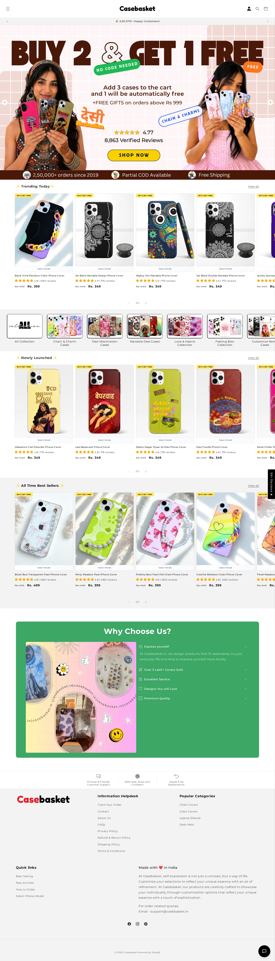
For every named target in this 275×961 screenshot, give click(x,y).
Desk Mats (187, 824)
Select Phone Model (30, 896)
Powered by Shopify (148, 952)
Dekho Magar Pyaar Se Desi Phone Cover (161, 446)
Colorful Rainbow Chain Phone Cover (219, 574)
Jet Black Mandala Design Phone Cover (99, 275)
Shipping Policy (109, 844)
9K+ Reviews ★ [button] (271, 484)
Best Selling (24, 876)
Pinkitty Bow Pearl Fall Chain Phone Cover (162, 574)
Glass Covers (189, 811)
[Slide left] (129, 303)
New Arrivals (25, 882)
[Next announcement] (268, 21)
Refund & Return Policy (114, 837)
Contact (103, 811)
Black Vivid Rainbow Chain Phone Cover (39, 275)
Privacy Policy (108, 831)
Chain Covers (189, 804)
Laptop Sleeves (190, 818)
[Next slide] (270, 102)
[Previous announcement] (7, 21)
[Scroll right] (271, 326)
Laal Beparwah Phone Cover (92, 446)
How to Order (25, 889)
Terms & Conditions (111, 850)
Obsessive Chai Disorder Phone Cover (38, 446)
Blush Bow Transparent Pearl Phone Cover (41, 574)
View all (253, 186)
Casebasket (130, 952)
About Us (104, 818)
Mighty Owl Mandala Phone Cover (157, 275)
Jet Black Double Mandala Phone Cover (220, 275)
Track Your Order (110, 804)
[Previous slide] (4, 102)
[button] (8, 9)
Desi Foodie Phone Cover (212, 446)
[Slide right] (146, 303)
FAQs (101, 824)
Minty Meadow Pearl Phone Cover (96, 574)
